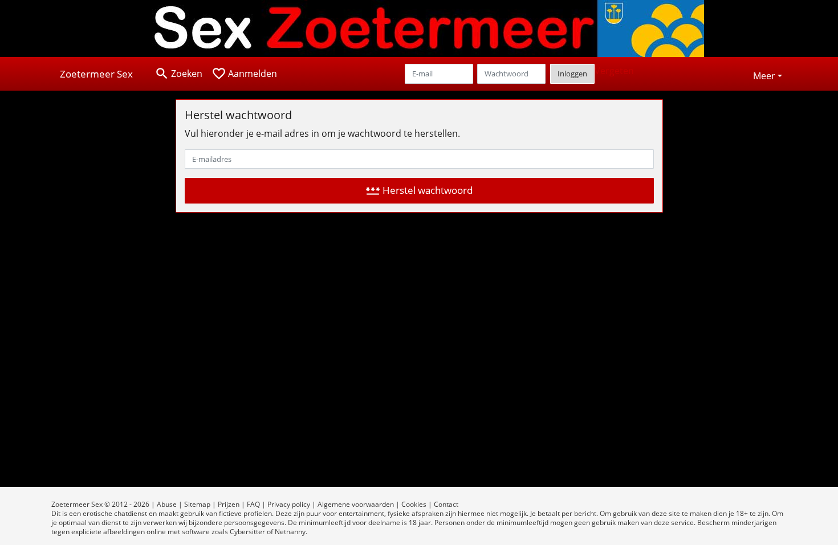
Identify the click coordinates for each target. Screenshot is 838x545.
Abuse (167, 504)
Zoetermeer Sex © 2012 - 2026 (100, 504)
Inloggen (572, 73)
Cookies (413, 504)
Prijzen (228, 504)
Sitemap (197, 504)
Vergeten (614, 70)
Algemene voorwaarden (356, 504)
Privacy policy (288, 504)
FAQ (253, 504)
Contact (446, 504)
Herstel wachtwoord (419, 190)
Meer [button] (764, 76)
